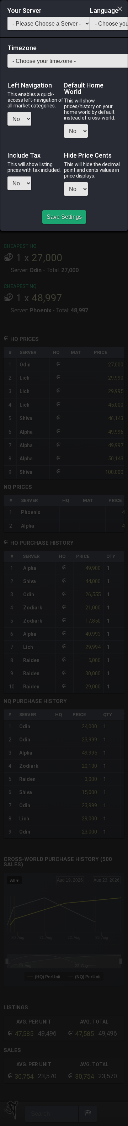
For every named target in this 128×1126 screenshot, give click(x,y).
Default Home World (83, 88)
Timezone (22, 48)
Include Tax (24, 155)
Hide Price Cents (88, 155)
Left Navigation (29, 85)
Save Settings (64, 217)
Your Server (24, 10)
